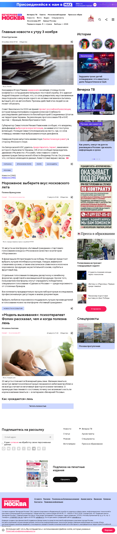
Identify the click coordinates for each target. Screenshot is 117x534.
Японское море (24, 164)
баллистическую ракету (55, 139)
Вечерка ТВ (32, 15)
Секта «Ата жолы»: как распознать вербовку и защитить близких (96, 62)
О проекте (96, 309)
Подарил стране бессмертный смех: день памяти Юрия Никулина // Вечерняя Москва (97, 44)
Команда (107, 499)
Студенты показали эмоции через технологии (99, 273)
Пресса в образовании (78, 15)
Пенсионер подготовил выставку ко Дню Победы (98, 297)
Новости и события (13, 308)
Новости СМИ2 (9, 177)
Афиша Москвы (49, 21)
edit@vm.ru (40, 517)
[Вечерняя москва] (15, 503)
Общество (23, 42)
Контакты (38, 502)
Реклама (46, 499)
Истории (84, 34)
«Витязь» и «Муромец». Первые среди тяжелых (101, 285)
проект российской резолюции (55, 109)
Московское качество (17, 197)
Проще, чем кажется (90, 124)
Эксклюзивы (86, 56)
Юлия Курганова (9, 37)
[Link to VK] (9, 448)
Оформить (65, 479)
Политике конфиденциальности (20, 531)
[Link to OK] (14, 448)
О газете (38, 499)
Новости (31, 18)
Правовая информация (53, 502)
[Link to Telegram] (29, 448)
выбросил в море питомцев (29, 128)
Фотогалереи (69, 444)
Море (39, 164)
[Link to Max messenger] (3, 448)
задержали (33, 90)
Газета (42, 15)
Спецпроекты (58, 18)
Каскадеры (52, 164)
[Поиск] (100, 19)
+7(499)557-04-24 (16, 517)
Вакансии (98, 499)
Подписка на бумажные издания (65, 499)
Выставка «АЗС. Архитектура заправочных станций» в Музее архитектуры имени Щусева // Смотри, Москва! (84, 44)
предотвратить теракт (44, 147)
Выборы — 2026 (61, 24)
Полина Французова (11, 192)
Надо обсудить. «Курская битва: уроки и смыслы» (96, 104)
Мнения (66, 439)
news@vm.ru (76, 517)
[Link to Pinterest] (44, 448)
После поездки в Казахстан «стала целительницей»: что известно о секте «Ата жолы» (94, 79)
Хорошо (108, 530)
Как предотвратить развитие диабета (96, 130)
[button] (111, 44)
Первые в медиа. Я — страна (39, 24)
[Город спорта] (90, 19)
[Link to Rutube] (39, 448)
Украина (8, 164)
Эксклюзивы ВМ (34, 21)
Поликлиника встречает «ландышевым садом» (89, 264)
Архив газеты (88, 434)
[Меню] (113, 19)
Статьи (66, 434)
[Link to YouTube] (24, 448)
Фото (39, 18)
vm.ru (33, 515)
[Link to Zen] (19, 448)
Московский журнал (57, 15)
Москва (7, 170)
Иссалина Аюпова (10, 328)
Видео (46, 18)
